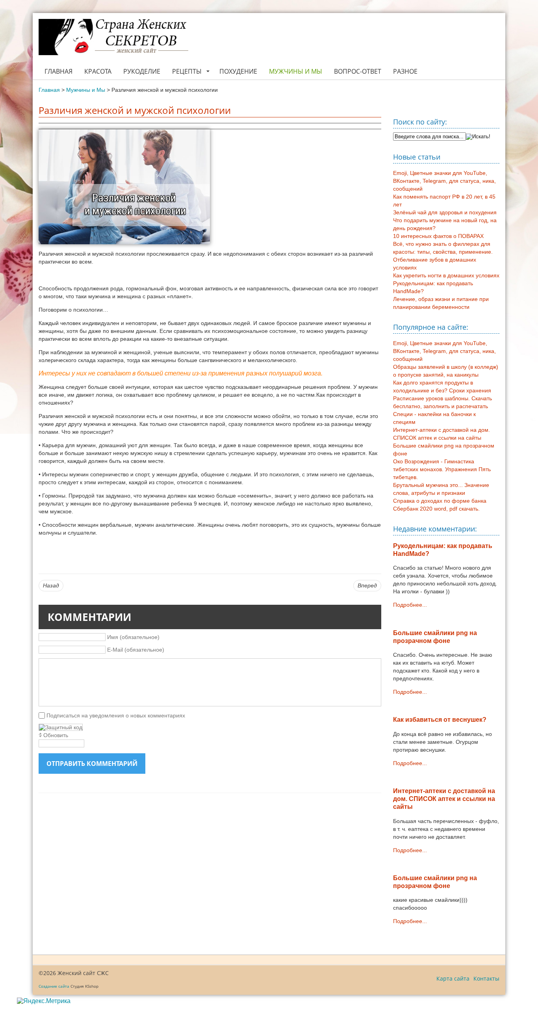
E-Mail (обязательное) (135, 650)
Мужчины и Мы (295, 71)
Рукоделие (141, 71)
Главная (58, 71)
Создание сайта (54, 986)
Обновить (55, 735)
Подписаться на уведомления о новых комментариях (115, 715)
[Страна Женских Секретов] (113, 37)
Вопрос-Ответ (357, 71)
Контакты (486, 978)
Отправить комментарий (91, 763)
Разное (405, 71)
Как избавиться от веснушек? (439, 719)
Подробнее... (410, 605)
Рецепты (187, 71)
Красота (97, 71)
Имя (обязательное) (133, 637)
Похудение (238, 71)
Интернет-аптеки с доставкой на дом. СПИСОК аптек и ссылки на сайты (444, 798)
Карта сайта (452, 978)
